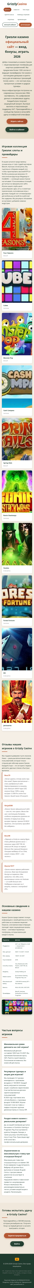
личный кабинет (10, 25)
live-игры (26, 10)
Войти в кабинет (17, 129)
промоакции (22, 19)
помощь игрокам (23, 14)
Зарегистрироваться (17, 1235)
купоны (7, 10)
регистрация (25, 25)
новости (16, 10)
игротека (11, 19)
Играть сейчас (17, 121)
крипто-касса (9, 14)
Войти (17, 1244)
